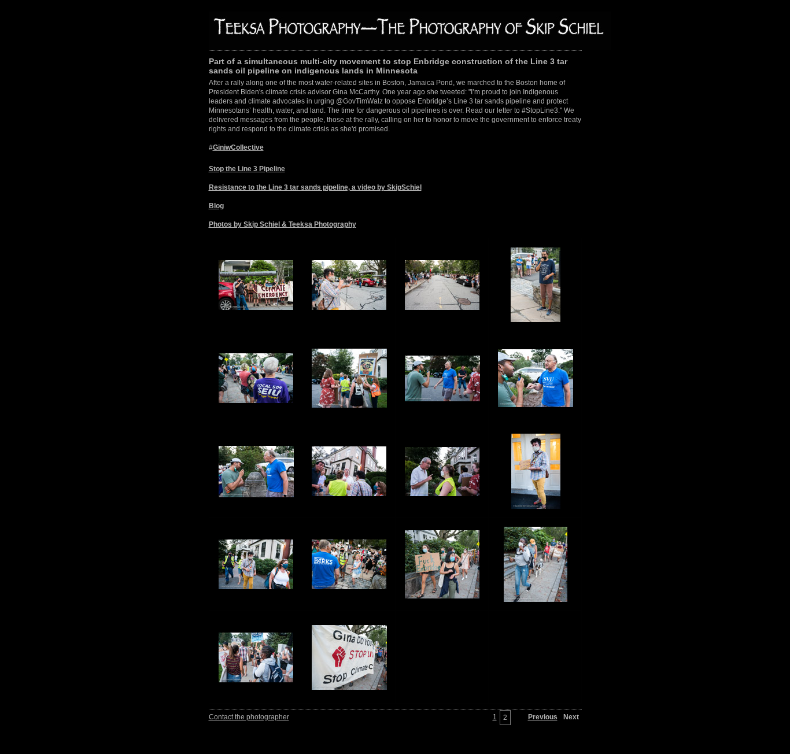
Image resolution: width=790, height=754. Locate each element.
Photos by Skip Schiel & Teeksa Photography (282, 224)
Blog (216, 206)
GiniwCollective (238, 147)
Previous (543, 717)
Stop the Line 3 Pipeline (247, 169)
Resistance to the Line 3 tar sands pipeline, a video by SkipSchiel (315, 187)
